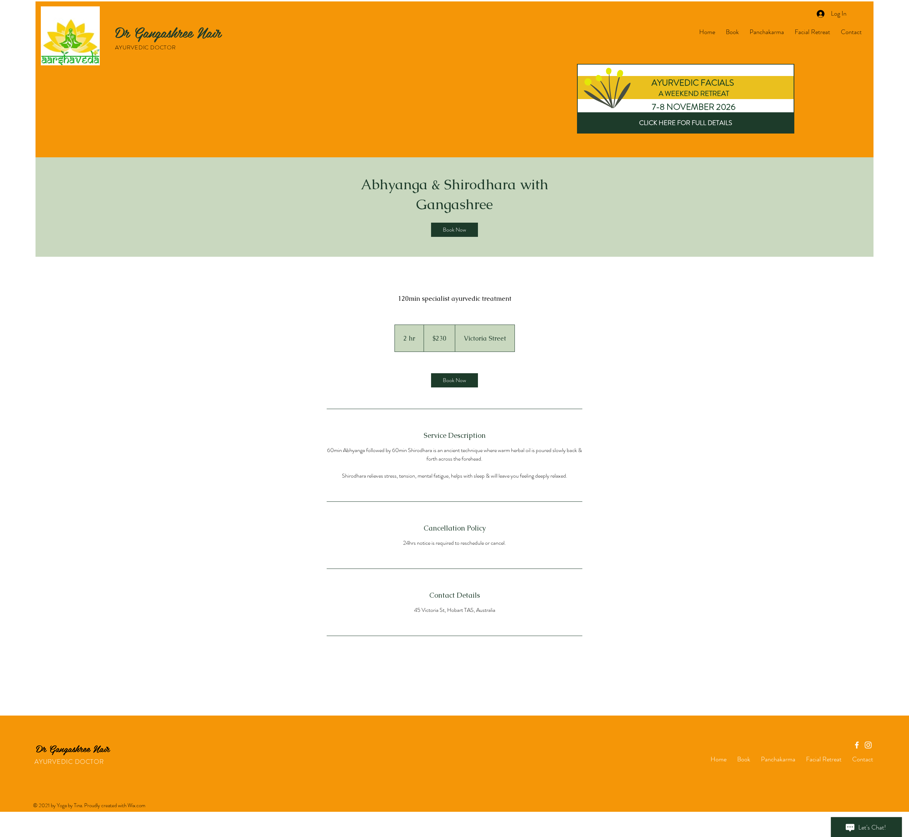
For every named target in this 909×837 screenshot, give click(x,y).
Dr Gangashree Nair (168, 32)
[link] (454, 230)
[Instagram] (868, 745)
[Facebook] (856, 745)
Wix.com (136, 805)
